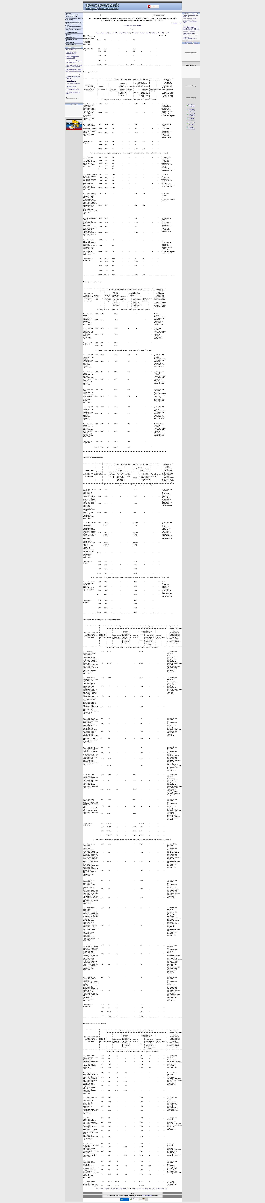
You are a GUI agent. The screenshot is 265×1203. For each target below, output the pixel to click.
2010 (192, 28)
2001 (184, 31)
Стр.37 (167, 32)
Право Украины (70, 37)
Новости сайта (70, 42)
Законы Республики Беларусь (74, 74)
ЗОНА (185, 34)
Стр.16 (148, 32)
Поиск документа (71, 44)
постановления (192, 21)
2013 (184, 28)
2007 (184, 29)
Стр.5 (102, 32)
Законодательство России (73, 83)
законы (188, 19)
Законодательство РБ (72, 15)
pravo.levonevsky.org (147, 1195)
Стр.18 (157, 32)
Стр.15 (144, 32)
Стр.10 (122, 32)
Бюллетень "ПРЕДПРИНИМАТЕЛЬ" (189, 38)
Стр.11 (126, 32)
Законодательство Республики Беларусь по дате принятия (74, 65)
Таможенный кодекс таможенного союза (71, 52)
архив (184, 22)
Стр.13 (135, 32)
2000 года (192, 31)
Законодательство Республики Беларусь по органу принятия (74, 70)
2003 (195, 29)
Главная (68, 13)
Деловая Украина (71, 86)
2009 (195, 28)
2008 (198, 28)
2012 (186, 28)
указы (192, 19)
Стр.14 (139, 32)
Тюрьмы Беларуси (71, 81)
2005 (189, 29)
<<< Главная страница (135, 25)
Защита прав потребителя (189, 33)
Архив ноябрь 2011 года (176, 23)
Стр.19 (161, 32)
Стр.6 (106, 32)
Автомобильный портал (73, 89)
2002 (198, 29)
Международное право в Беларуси (73, 29)
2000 (186, 31)
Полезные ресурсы (71, 39)
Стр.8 (114, 32)
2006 (186, 29)
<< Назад (126, 25)
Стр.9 (117, 32)
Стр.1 (97, 32)
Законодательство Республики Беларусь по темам (74, 61)
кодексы (185, 19)
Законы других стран (72, 32)
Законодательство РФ (72, 36)
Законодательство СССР (71, 31)
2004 (192, 29)
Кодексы (68, 34)
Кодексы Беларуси (71, 16)
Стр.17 (152, 32)
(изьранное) (186, 21)
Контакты (69, 41)
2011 (189, 28)
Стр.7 (110, 32)
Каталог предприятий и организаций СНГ (72, 57)
